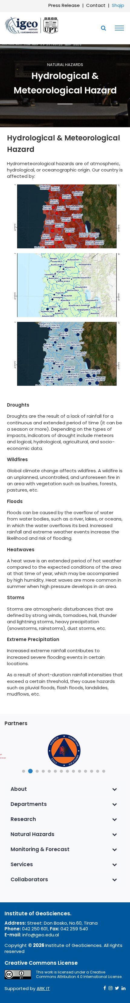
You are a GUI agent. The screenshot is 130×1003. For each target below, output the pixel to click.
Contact (96, 5)
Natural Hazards (65, 65)
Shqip (118, 5)
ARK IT (43, 988)
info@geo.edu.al (40, 935)
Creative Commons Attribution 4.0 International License (79, 974)
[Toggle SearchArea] (103, 28)
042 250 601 (35, 929)
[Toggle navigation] (117, 28)
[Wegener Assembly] (32, 25)
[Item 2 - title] (65, 751)
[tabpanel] (65, 751)
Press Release (64, 5)
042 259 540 (74, 929)
